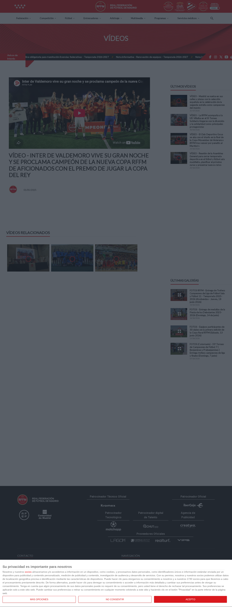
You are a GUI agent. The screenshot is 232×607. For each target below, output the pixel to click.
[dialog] (116, 583)
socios (28, 572)
